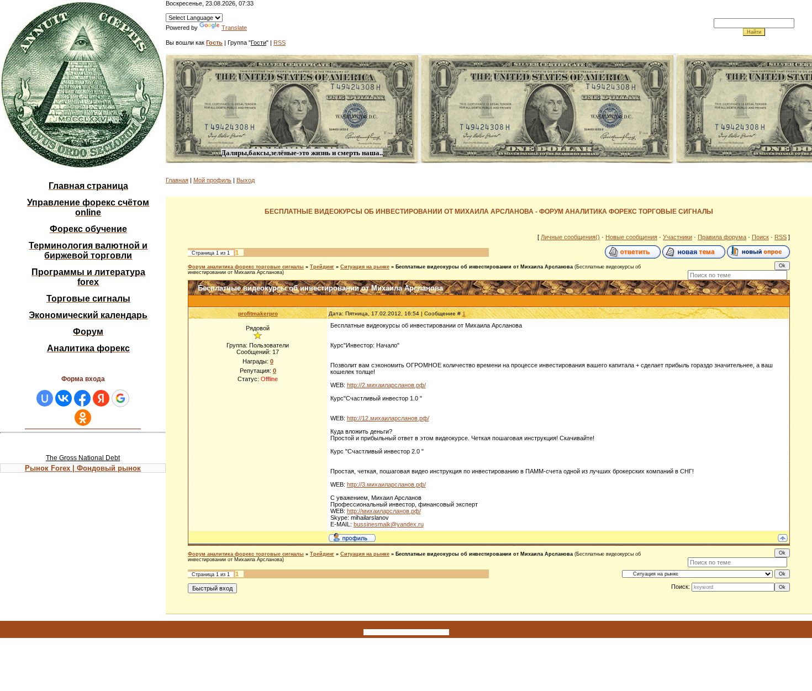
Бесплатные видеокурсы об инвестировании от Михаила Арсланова (484, 267)
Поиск (760, 237)
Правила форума (722, 237)
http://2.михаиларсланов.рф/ (386, 385)
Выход (245, 180)
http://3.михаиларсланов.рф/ (386, 484)
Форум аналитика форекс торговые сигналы (246, 267)
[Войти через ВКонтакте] (63, 398)
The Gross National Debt (83, 458)
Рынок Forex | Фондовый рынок (83, 468)
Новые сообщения (631, 237)
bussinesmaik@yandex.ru (389, 524)
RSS (279, 42)
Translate (234, 27)
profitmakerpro (258, 313)
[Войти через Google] (120, 398)
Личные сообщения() (570, 237)
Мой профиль (212, 180)
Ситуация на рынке (364, 267)
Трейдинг (322, 267)
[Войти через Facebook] (82, 398)
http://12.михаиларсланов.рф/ (388, 418)
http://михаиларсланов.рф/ (384, 511)
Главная (177, 180)
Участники (677, 237)
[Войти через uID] (44, 398)
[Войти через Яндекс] (101, 398)
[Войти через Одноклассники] (83, 417)
